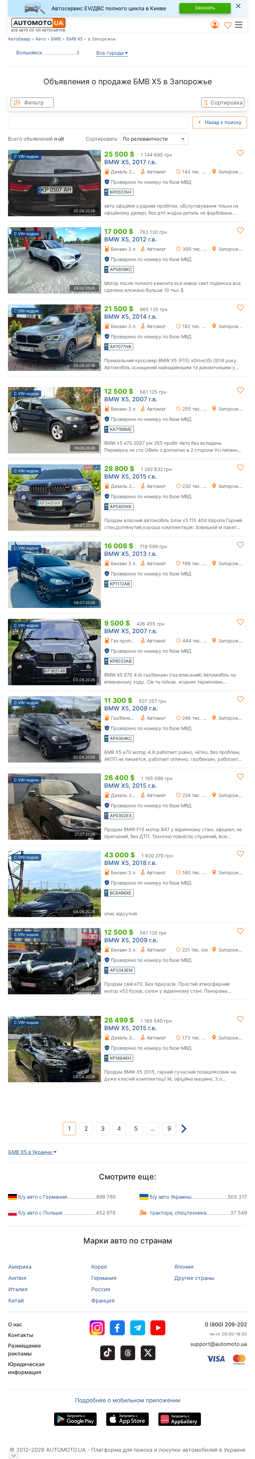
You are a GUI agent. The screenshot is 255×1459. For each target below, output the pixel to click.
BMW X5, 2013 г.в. (130, 553)
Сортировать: (102, 139)
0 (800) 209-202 (226, 1324)
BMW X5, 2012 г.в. (130, 239)
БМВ (56, 38)
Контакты (20, 1335)
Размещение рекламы (24, 1349)
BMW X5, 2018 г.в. (130, 862)
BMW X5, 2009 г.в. (131, 940)
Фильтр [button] (34, 102)
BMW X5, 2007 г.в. (130, 399)
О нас (15, 1324)
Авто (41, 38)
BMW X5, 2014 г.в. (130, 316)
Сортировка (227, 102)
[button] (240, 25)
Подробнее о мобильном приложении (127, 1400)
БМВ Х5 (74, 38)
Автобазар (19, 38)
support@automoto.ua (218, 1344)
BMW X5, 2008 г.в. (131, 708)
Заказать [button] (205, 7)
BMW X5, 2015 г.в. (130, 476)
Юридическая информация (26, 1368)
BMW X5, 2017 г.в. (130, 162)
